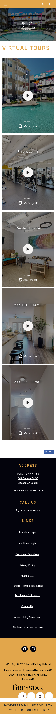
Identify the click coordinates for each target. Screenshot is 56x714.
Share (50, 452)
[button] (43, 4)
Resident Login (28, 532)
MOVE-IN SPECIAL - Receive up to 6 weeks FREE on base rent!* (28, 707)
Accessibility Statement (28, 617)
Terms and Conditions (28, 554)
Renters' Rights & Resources (28, 585)
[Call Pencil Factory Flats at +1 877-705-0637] (50, 4)
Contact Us (27, 606)
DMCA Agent (28, 576)
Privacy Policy (28, 565)
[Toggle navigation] (5, 4)
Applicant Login (28, 543)
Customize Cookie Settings (28, 627)
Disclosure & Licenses (28, 595)
